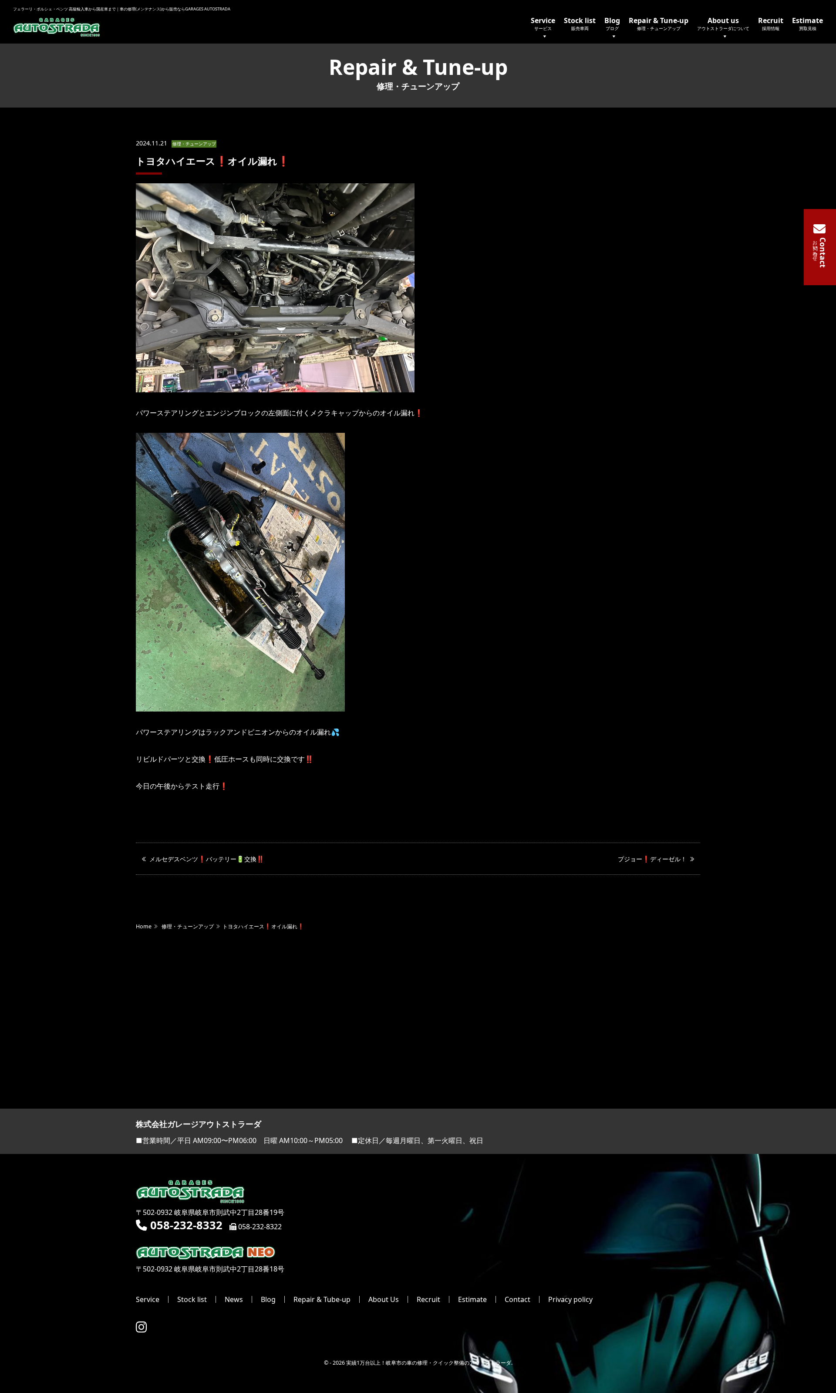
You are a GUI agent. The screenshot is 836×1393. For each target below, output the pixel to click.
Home (144, 926)
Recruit (770, 23)
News (234, 1299)
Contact (517, 1299)
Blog (612, 23)
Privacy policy (570, 1299)
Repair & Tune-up (658, 23)
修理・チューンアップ (194, 144)
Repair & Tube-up (322, 1299)
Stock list (580, 23)
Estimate (807, 23)
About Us (383, 1299)
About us (723, 23)
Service (543, 23)
